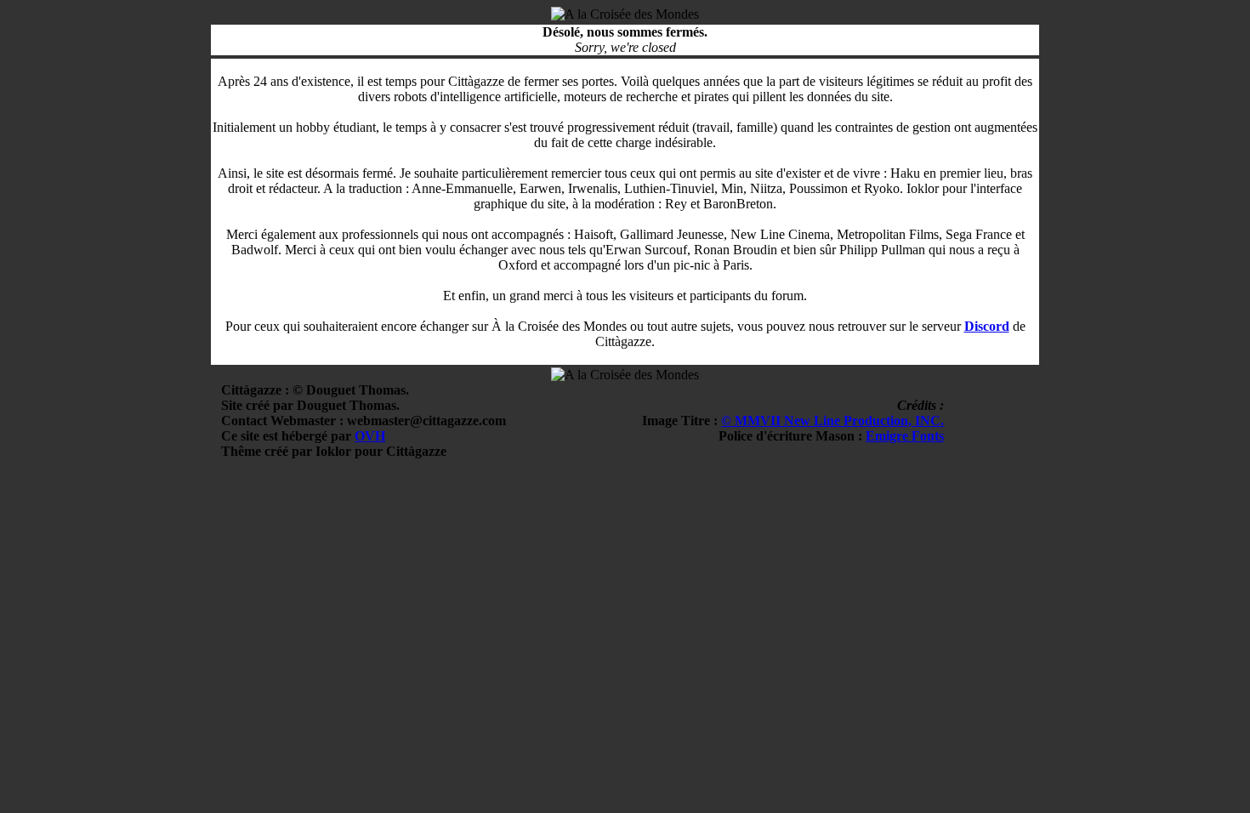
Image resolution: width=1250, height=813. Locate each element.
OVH (370, 436)
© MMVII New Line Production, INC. (832, 420)
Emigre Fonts (905, 436)
